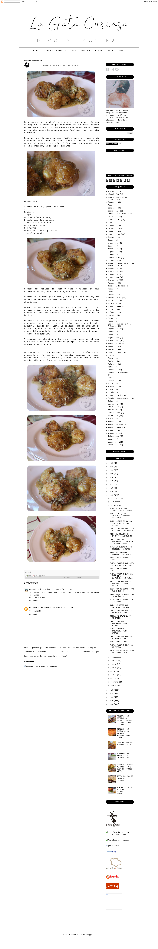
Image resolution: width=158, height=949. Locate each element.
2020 (111, 474)
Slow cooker (114, 413)
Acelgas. (112, 191)
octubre (114, 505)
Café (110, 223)
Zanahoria (113, 445)
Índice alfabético (81, 50)
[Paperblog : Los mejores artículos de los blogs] (111, 853)
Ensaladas (113, 272)
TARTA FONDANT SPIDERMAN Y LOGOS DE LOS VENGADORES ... (121, 542)
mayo (113, 671)
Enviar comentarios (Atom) (53, 656)
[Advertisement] (63, 921)
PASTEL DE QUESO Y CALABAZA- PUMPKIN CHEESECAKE (120, 516)
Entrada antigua (91, 652)
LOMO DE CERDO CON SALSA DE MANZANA (119, 606)
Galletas (112, 301)
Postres (112, 387)
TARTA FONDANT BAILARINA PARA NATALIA (118, 631)
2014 (111, 495)
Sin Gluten (113, 407)
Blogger (90, 935)
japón (110, 321)
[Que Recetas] (112, 846)
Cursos (111, 255)
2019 (111, 477)
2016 (111, 488)
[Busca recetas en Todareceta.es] (117, 840)
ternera (112, 430)
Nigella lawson (115, 352)
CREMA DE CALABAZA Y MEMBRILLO (120, 617)
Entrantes (113, 274)
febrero (114, 682)
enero (113, 686)
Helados (112, 312)
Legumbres (113, 329)
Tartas (111, 422)
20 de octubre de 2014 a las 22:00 (54, 589)
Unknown (33, 608)
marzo (113, 678)
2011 (111, 697)
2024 (111, 463)
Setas (110, 401)
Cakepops (112, 226)
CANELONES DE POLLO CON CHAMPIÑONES (122, 596)
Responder (34, 601)
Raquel (32, 589)
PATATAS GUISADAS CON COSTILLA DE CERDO (121, 548)
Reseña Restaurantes (55, 50)
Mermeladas (113, 341)
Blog (35, 50)
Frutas (111, 295)
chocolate (113, 243)
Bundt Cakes (114, 220)
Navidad (112, 349)
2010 (111, 701)
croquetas (113, 249)
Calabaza (112, 229)
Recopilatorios (115, 395)
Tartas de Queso (116, 424)
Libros (111, 332)
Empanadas (113, 269)
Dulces (111, 261)
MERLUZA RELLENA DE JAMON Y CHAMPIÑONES (121, 535)
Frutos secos (114, 298)
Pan (109, 355)
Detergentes (114, 258)
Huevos (111, 315)
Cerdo (110, 240)
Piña (110, 378)
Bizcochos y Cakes (117, 214)
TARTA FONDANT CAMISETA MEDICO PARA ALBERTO (122, 564)
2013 (111, 690)
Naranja (112, 346)
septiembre (116, 657)
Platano (112, 381)
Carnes (111, 231)
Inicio (64, 652)
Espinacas (113, 280)
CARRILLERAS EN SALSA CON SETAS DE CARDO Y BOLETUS (121, 523)
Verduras (78, 577)
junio (113, 668)
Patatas (112, 364)
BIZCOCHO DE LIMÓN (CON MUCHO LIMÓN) (122, 590)
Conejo (111, 246)
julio (113, 664)
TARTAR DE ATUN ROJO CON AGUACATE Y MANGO (124, 791)
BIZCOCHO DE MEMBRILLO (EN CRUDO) (121, 601)
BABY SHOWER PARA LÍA (121, 642)
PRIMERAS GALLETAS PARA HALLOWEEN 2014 (122, 652)
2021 (111, 470)
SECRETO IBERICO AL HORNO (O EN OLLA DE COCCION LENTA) (125, 768)
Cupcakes (112, 252)
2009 (111, 704)
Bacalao (112, 208)
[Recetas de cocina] (112, 879)
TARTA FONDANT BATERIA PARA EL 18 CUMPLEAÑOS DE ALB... (121, 576)
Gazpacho (112, 304)
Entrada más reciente (35, 652)
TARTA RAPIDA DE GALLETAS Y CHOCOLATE (125, 778)
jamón (110, 318)
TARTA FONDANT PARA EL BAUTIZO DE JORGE (121, 612)
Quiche (111, 392)
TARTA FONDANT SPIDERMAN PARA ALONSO (118, 624)
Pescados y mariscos (118, 373)
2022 (111, 467)
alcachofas (113, 194)
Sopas (110, 419)
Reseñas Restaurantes (119, 398)
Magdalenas (113, 338)
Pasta (110, 358)
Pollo (110, 384)
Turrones (112, 433)
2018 (111, 481)
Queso (110, 389)
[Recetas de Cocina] (114, 870)
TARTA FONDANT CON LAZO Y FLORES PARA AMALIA (122, 530)
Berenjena (113, 211)
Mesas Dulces (114, 344)
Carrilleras (114, 234)
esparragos (113, 277)
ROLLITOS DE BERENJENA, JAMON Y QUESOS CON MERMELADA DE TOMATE (124, 720)
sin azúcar (113, 404)
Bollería (112, 217)
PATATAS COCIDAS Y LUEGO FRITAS (125, 743)
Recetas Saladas (104, 50)
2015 (111, 492)
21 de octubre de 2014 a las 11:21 (55, 608)
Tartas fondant (115, 427)
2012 (111, 694)
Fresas (111, 289)
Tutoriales (113, 436)
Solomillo (113, 416)
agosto (114, 661)
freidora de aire (116, 286)
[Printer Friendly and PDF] (35, 576)
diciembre (115, 498)
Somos (121, 50)
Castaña (112, 237)
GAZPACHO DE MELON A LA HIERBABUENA (123, 756)
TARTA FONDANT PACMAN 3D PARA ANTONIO (121, 638)
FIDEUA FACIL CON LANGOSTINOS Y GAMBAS (121, 509)
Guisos (111, 309)
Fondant (112, 283)
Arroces (112, 202)
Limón (110, 335)
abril (113, 675)
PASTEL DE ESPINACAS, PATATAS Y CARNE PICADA (121, 584)
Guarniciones (114, 307)
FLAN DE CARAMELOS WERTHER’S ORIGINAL (120, 554)
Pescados (112, 370)
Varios (111, 439)
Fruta (110, 292)
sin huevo (113, 410)
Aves (110, 205)
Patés (110, 367)
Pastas (111, 361)
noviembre (115, 502)
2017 (111, 485)
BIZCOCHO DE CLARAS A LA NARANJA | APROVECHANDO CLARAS (123, 733)
